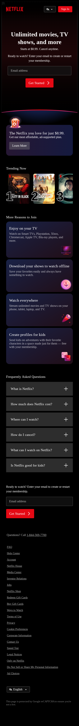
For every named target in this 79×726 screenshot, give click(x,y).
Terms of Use (14, 616)
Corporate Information (19, 635)
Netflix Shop (14, 591)
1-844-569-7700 (36, 535)
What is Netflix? (22, 389)
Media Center (14, 572)
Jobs (9, 585)
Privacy (11, 622)
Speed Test (13, 648)
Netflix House (14, 566)
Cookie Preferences (17, 629)
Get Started (36, 83)
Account (11, 559)
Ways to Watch (15, 610)
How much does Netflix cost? (31, 404)
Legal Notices (14, 654)
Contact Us (13, 641)
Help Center (13, 553)
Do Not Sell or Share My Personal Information (32, 667)
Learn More (19, 145)
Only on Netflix (15, 660)
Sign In (65, 9)
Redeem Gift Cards (17, 597)
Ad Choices (13, 673)
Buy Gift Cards (15, 603)
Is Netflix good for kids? (28, 465)
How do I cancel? (23, 435)
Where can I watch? (25, 419)
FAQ (9, 547)
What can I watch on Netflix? (31, 450)
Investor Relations (16, 578)
